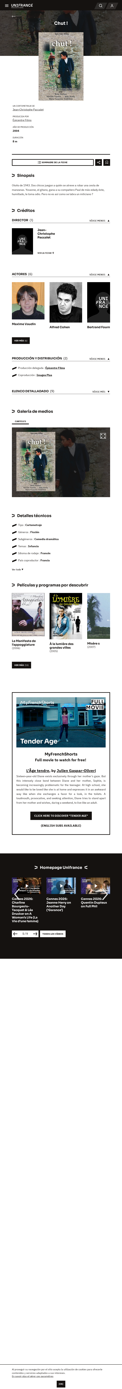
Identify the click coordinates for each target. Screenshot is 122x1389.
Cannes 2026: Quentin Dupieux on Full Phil (59, 902)
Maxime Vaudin (24, 324)
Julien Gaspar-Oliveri (76, 770)
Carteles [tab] (20, 421)
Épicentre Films (22, 120)
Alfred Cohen (60, 327)
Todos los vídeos (52, 933)
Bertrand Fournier (100, 327)
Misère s (93, 643)
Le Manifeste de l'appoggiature (24, 643)
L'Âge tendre (37, 770)
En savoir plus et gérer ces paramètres (32, 1376)
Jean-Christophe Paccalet (28, 109)
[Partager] (98, 162)
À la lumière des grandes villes (61, 646)
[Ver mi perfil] (112, 6)
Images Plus (44, 375)
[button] (103, 436)
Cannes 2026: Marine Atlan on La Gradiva (95, 902)
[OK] (61, 1384)
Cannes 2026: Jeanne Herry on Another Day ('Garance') (24, 904)
